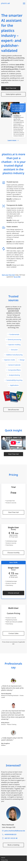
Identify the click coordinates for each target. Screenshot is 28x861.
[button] (13, 145)
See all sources (13, 415)
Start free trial (11, 88)
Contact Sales (13, 638)
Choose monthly (13, 558)
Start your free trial (8, 280)
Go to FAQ (17, 282)
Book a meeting (13, 850)
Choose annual (13, 598)
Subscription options (13, 94)
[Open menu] (24, 3)
